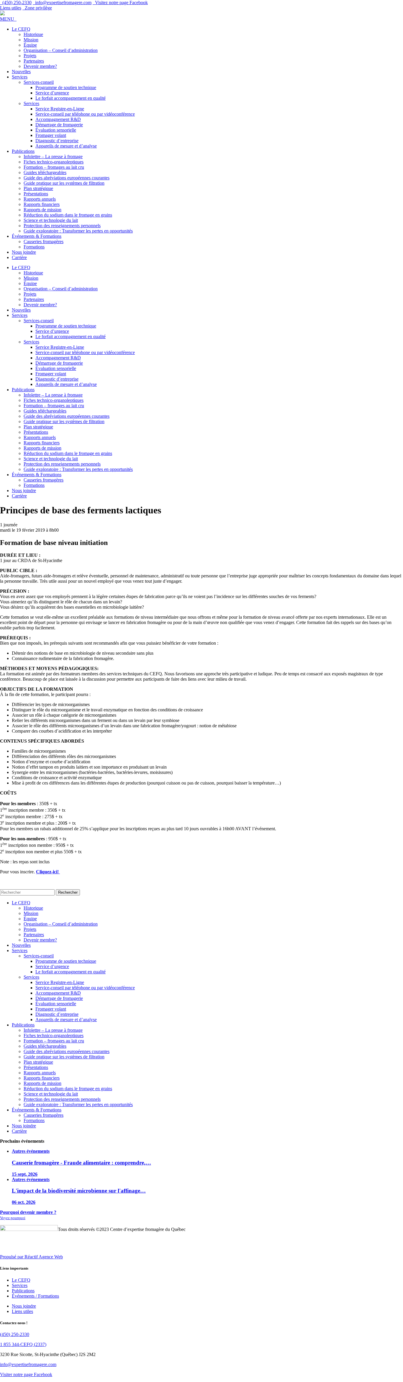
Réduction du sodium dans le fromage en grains (68, 214)
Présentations (36, 193)
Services (19, 76)
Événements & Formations (36, 236)
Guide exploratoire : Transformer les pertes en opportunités (78, 230)
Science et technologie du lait (51, 220)
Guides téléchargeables (45, 172)
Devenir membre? (40, 66)
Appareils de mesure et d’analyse (66, 145)
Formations (34, 246)
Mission (31, 39)
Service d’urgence (52, 92)
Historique (33, 34)
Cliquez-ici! (48, 871)
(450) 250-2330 (14, 1334)
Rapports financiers (42, 204)
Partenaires (34, 60)
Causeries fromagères (43, 241)
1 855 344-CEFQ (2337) (23, 1344)
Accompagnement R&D (58, 119)
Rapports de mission (42, 209)
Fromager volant (50, 135)
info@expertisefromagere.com (28, 1364)
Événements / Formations (35, 1296)
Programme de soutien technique (65, 87)
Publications (23, 151)
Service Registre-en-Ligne (59, 108)
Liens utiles (10, 7)
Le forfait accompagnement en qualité (70, 98)
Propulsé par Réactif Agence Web (31, 1256)
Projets (30, 55)
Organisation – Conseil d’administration (61, 50)
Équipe (30, 45)
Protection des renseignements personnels (62, 225)
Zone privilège (37, 7)
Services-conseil (39, 82)
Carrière (19, 257)
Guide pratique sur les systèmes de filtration (64, 183)
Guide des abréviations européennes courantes (66, 177)
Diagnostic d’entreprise (56, 140)
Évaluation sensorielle (55, 129)
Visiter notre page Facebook (26, 1374)
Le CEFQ (21, 29)
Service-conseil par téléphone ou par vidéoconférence (85, 114)
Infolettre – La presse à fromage (53, 156)
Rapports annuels (40, 199)
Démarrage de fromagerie (59, 124)
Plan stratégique (38, 188)
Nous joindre (24, 252)
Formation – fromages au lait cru (54, 167)
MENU (8, 19)
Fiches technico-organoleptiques (53, 161)
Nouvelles (21, 71)
